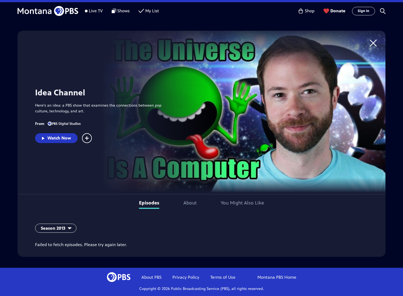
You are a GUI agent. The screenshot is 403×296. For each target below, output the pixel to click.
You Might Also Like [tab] (242, 203)
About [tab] (190, 203)
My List (152, 10)
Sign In (363, 11)
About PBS (151, 277)
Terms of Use (222, 277)
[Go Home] (373, 42)
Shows (123, 10)
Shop (309, 10)
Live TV (96, 10)
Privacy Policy (185, 277)
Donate (337, 10)
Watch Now (59, 138)
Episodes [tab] (149, 203)
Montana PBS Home (276, 277)
